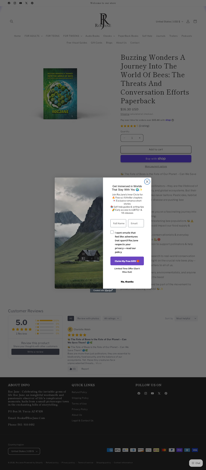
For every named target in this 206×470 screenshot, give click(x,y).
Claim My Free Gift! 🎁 (127, 261)
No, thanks (127, 281)
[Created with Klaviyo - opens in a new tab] (103, 291)
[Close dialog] (147, 181)
